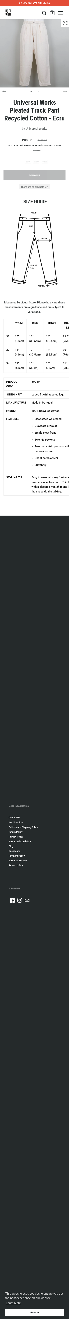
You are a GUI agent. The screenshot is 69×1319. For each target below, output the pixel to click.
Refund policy (16, 865)
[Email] (27, 900)
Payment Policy (17, 855)
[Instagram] (19, 900)
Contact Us (14, 817)
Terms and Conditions (20, 841)
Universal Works (36, 128)
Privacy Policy (16, 836)
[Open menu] (60, 13)
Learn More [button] (13, 1303)
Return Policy (15, 832)
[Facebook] (12, 900)
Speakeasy (14, 851)
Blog (11, 846)
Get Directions (16, 822)
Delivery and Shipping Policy (23, 827)
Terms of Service (18, 860)
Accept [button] (34, 1312)
